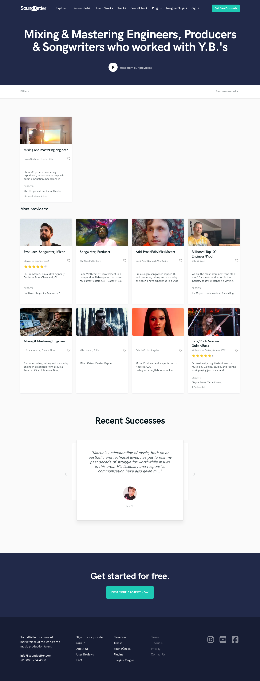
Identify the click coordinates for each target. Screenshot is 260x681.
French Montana (212, 293)
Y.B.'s (43, 196)
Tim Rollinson (214, 382)
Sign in (195, 8)
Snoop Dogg (228, 293)
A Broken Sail (198, 387)
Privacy (155, 649)
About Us (82, 649)
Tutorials (157, 643)
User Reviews (85, 654)
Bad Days (28, 293)
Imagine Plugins (176, 8)
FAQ (79, 660)
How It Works (104, 8)
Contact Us (158, 654)
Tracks (121, 8)
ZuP (58, 293)
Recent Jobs (81, 8)
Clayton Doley (199, 382)
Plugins (157, 8)
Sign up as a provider (90, 637)
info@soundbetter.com (35, 656)
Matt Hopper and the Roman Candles (42, 191)
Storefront (120, 637)
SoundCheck (139, 8)
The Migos (197, 293)
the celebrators (31, 196)
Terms (155, 637)
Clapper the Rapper (44, 293)
